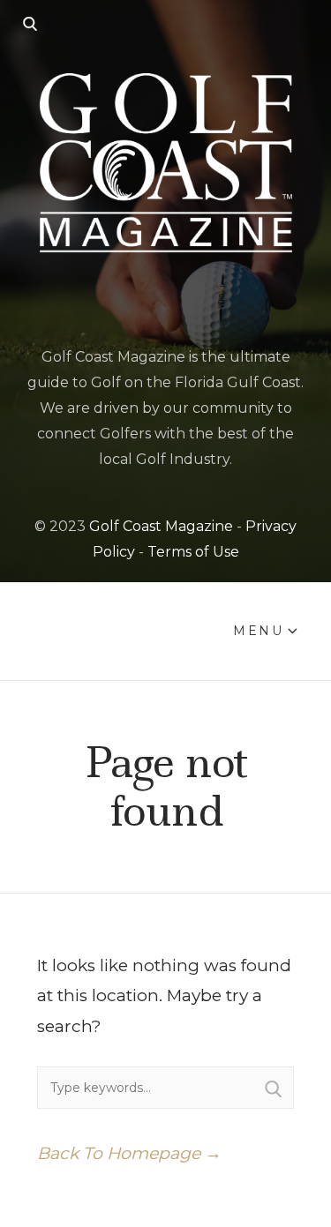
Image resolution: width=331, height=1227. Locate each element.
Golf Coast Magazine (161, 526)
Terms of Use (193, 551)
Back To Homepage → (129, 1153)
